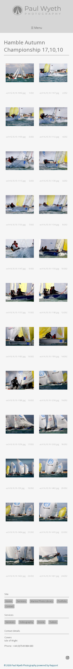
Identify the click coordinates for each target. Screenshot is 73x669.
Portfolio (62, 601)
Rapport (54, 665)
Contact (9, 606)
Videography (26, 622)
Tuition (53, 622)
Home (8, 601)
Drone (41, 622)
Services (21, 601)
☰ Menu (36, 28)
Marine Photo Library (42, 601)
